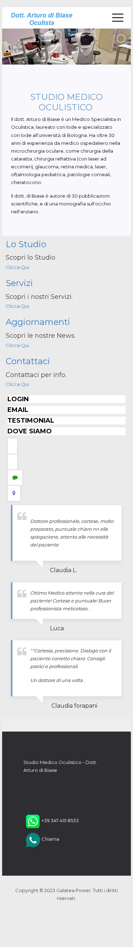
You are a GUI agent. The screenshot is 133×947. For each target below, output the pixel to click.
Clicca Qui (17, 267)
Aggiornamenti (38, 322)
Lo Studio (26, 244)
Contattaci (28, 361)
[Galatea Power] (41, 18)
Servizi (19, 283)
